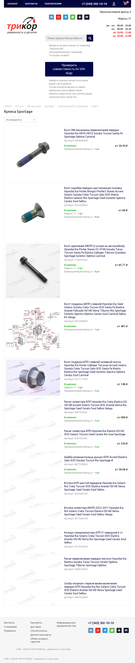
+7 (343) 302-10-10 (94, 3)
